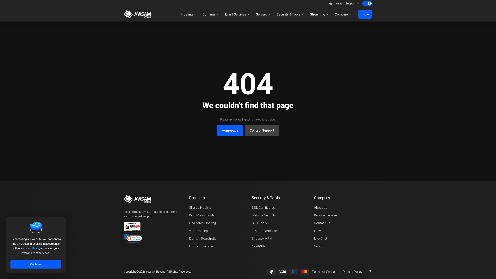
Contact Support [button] (262, 130)
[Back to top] (370, 270)
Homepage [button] (230, 130)
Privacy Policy (31, 248)
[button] (133, 239)
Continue (35, 264)
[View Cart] (330, 3)
